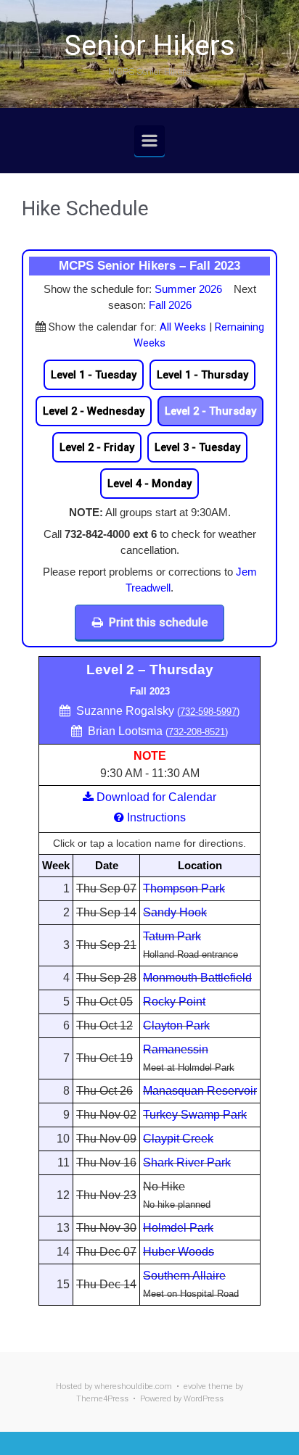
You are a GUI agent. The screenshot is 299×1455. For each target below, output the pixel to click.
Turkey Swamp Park (195, 1114)
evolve (195, 1386)
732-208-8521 (196, 731)
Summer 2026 (188, 289)
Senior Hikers (149, 45)
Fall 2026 (170, 305)
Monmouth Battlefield (197, 977)
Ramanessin (175, 1049)
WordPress (204, 1399)
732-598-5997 (208, 711)
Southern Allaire (184, 1275)
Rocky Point (174, 1001)
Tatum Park (172, 936)
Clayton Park (176, 1025)
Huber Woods (178, 1251)
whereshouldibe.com (133, 1386)
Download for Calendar (156, 797)
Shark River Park (187, 1162)
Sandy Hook (175, 912)
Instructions (156, 817)
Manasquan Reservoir (200, 1091)
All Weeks (183, 326)
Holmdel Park (178, 1228)
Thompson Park (184, 888)
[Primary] (149, 140)
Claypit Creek (178, 1138)
